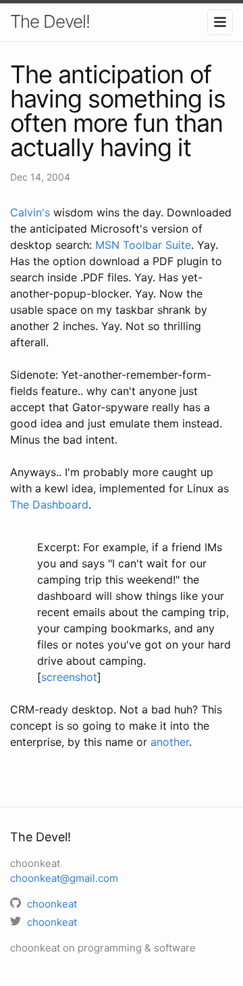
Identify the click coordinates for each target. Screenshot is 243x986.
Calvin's (30, 212)
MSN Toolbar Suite (143, 245)
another (170, 742)
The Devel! (50, 21)
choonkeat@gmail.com (64, 878)
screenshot (69, 677)
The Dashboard (49, 504)
